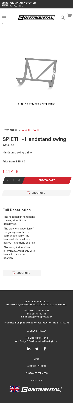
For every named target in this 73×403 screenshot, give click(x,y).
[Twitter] (37, 349)
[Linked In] (29, 349)
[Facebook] (44, 349)
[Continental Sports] (36, 17)
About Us (36, 380)
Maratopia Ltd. (51, 341)
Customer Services (36, 373)
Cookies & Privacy (36, 331)
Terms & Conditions (36, 338)
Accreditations (36, 366)
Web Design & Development (28, 341)
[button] (33, 109)
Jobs (36, 359)
